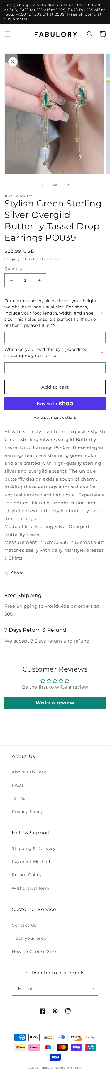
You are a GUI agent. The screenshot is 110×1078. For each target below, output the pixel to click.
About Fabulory (29, 772)
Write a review (54, 702)
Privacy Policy (27, 811)
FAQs (17, 785)
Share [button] (17, 572)
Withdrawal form (31, 888)
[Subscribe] (91, 989)
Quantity (13, 268)
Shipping (12, 259)
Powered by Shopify (67, 1067)
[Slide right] (68, 184)
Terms (18, 798)
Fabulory (46, 1067)
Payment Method (31, 861)
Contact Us (24, 925)
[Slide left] (42, 184)
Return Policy (27, 874)
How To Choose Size (34, 951)
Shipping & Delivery (33, 848)
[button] (7, 34)
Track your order (30, 938)
